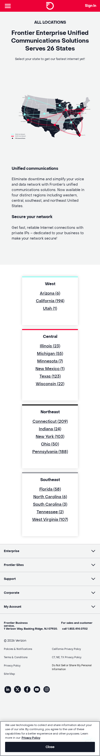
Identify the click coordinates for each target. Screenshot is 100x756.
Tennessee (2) (50, 511)
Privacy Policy (31, 738)
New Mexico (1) (50, 368)
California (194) (50, 300)
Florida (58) (50, 489)
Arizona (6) (50, 293)
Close (50, 747)
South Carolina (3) (50, 504)
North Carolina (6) (50, 496)
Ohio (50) (50, 444)
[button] (50, 551)
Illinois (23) (50, 346)
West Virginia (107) (50, 519)
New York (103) (50, 436)
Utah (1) (50, 308)
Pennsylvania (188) (50, 451)
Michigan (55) (50, 353)
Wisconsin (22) (50, 383)
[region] (50, 738)
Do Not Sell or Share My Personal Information (72, 667)
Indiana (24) (50, 429)
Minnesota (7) (50, 361)
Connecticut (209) (50, 421)
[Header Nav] (8, 6)
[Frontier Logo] (50, 6)
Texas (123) (50, 376)
